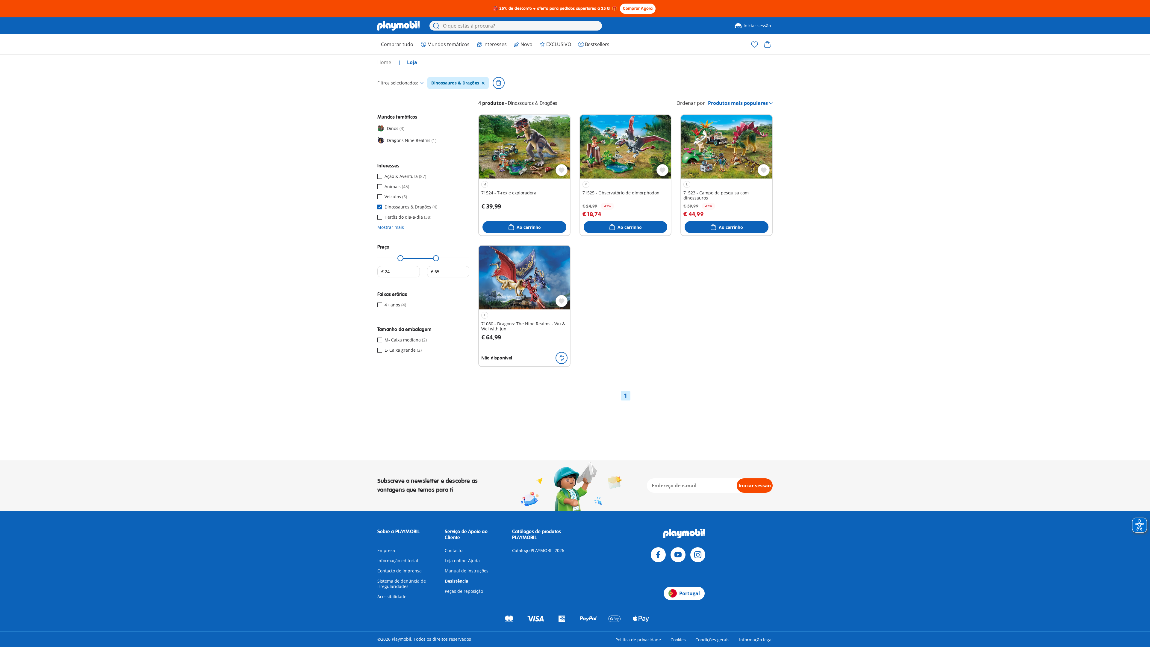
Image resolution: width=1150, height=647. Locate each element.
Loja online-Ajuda (462, 560)
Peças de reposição (464, 591)
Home (384, 62)
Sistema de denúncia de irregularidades (401, 583)
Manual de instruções (466, 571)
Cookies (678, 640)
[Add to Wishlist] (562, 170)
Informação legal (756, 640)
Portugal (689, 593)
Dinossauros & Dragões (455, 83)
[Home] (398, 26)
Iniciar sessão (757, 25)
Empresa (386, 550)
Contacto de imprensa (399, 571)
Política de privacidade (638, 640)
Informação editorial (397, 560)
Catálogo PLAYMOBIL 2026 (538, 550)
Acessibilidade (391, 596)
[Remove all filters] (499, 83)
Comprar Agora (638, 8)
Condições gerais (712, 640)
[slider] (400, 258)
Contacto (453, 550)
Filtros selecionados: (397, 83)
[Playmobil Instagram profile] (697, 554)
